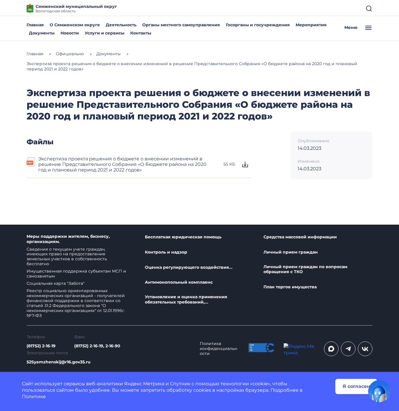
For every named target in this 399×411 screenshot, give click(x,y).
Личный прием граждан (290, 252)
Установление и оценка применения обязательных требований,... (186, 299)
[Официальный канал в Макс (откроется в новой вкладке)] (331, 348)
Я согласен (356, 386)
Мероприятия (311, 24)
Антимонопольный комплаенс (179, 282)
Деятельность (121, 24)
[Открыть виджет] (379, 391)
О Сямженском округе (75, 24)
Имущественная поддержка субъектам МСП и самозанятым (76, 273)
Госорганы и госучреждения (258, 24)
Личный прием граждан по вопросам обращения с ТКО (305, 269)
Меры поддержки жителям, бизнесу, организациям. (68, 239)
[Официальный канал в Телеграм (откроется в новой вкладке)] (348, 348)
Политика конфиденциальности (218, 348)
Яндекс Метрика (144, 383)
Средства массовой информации (300, 237)
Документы (42, 33)
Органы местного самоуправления (181, 24)
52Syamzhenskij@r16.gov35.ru (59, 362)
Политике (34, 396)
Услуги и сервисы (104, 33)
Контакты (140, 33)
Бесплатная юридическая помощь (183, 237)
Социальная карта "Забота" (55, 283)
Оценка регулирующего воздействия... (189, 267)
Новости (69, 33)
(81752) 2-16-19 (41, 346)
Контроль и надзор (166, 252)
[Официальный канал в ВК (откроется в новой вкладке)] (365, 348)
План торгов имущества (290, 287)
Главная (35, 24)
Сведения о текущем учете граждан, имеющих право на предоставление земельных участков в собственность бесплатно (67, 257)
